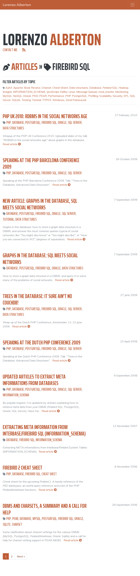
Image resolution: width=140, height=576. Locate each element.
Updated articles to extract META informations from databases (34, 379)
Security (117, 96)
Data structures (78, 87)
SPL (126, 96)
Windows (58, 100)
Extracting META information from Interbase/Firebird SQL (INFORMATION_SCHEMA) (44, 430)
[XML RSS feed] (24, 50)
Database (95, 87)
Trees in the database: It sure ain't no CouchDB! (37, 299)
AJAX (8, 87)
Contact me (10, 50)
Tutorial (36, 100)
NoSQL (17, 96)
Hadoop (123, 87)
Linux (72, 91)
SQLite (16, 100)
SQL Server (75, 122)
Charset (46, 87)
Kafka (63, 91)
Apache (18, 87)
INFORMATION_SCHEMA (29, 91)
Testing (26, 100)
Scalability (105, 96)
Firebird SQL (110, 87)
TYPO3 (46, 100)
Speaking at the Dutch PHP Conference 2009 (41, 342)
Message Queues (86, 91)
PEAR (43, 96)
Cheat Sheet (60, 87)
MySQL (7, 96)
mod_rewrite (106, 91)
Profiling (93, 96)
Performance (56, 96)
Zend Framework (76, 100)
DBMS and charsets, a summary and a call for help (45, 509)
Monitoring (121, 91)
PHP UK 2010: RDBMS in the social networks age (45, 116)
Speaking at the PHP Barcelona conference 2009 (41, 163)
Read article (10, 144)
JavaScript (53, 91)
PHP (68, 96)
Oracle (27, 96)
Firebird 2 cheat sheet (22, 467)
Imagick (7, 91)
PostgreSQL (79, 96)
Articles (24, 66)
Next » (21, 556)
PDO (35, 96)
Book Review (32, 87)
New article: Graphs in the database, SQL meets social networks (40, 204)
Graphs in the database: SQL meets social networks (40, 258)
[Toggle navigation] (132, 4)
